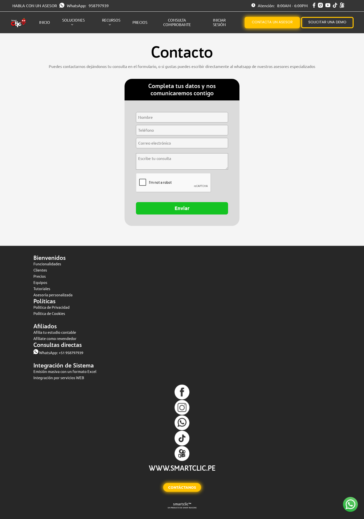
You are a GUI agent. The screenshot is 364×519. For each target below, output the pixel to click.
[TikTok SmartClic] (335, 6)
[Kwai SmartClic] (342, 6)
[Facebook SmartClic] (314, 6)
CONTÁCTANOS (182, 487)
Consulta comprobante (177, 22)
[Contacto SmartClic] (182, 429)
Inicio (44, 22)
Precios (139, 22)
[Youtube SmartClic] (327, 5)
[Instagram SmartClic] (320, 6)
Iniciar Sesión (219, 22)
